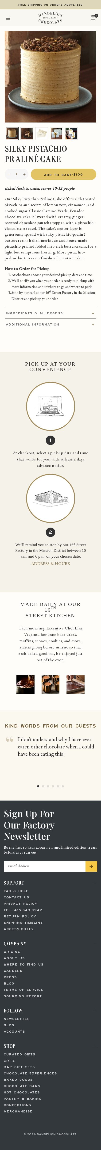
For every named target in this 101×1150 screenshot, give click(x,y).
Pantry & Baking (23, 1098)
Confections (17, 1105)
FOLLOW (13, 1011)
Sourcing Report (23, 996)
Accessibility (19, 929)
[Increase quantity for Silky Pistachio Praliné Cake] (24, 174)
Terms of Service (23, 990)
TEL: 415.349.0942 (23, 910)
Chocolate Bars (22, 1086)
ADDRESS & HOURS (50, 564)
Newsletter (17, 1019)
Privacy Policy (21, 903)
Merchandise (18, 1111)
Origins (12, 952)
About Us (14, 958)
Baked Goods (18, 1079)
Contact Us (16, 897)
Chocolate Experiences (30, 1073)
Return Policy (20, 916)
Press (10, 977)
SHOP (10, 1046)
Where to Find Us (24, 964)
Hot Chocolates (22, 1092)
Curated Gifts (19, 1054)
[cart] (92, 17)
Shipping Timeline (23, 922)
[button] (7, 17)
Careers (13, 971)
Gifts (9, 1060)
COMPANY (15, 944)
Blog (9, 983)
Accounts (14, 1031)
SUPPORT (14, 883)
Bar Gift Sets (19, 1067)
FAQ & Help (16, 891)
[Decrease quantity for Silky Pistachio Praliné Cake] (9, 174)
